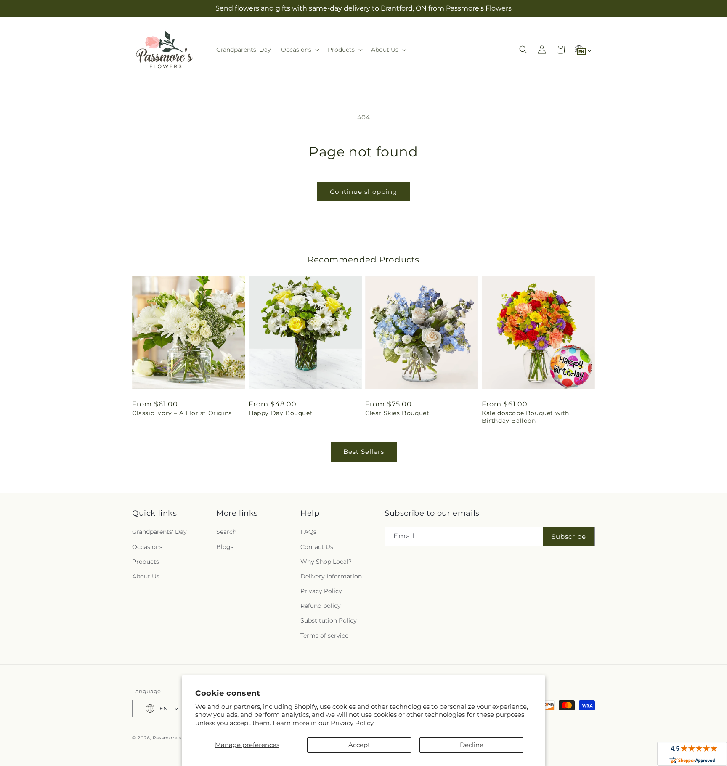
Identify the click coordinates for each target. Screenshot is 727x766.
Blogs (224, 547)
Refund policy (320, 606)
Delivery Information (331, 576)
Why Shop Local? (326, 561)
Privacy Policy (352, 723)
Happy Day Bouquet (281, 413)
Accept (359, 745)
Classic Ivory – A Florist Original (183, 413)
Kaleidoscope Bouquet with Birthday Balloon (525, 416)
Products (145, 561)
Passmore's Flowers (178, 738)
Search (226, 531)
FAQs (308, 531)
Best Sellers (363, 452)
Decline (471, 745)
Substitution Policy (328, 620)
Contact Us (316, 547)
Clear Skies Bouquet (397, 413)
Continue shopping (363, 192)
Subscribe (569, 537)
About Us (145, 576)
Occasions (147, 547)
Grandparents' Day (159, 531)
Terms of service (324, 635)
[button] (299, 49)
